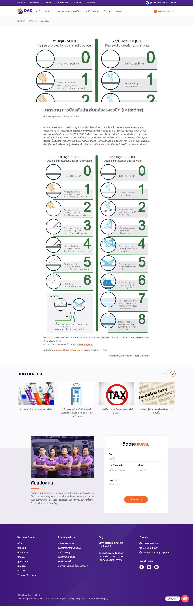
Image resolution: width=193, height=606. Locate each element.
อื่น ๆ (106, 11)
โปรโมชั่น (21, 2)
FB (141, 567)
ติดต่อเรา (91, 2)
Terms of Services (26, 575)
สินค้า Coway (92, 11)
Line (149, 567)
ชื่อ (111, 454)
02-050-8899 (150, 548)
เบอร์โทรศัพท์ (116, 465)
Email (156, 567)
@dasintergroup (85, 344)
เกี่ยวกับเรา (34, 2)
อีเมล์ (140, 465)
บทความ (48, 2)
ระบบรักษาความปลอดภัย (68, 11)
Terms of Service (95, 598)
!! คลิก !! (104, 350)
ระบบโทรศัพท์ (64, 561)
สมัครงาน (77, 2)
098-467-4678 (166, 11)
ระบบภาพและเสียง (66, 557)
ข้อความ (114, 480)
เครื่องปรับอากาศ (44, 11)
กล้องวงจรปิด (59, 350)
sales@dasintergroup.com (156, 552)
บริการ (118, 11)
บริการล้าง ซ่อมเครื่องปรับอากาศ (73, 566)
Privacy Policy (74, 598)
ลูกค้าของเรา (62, 2)
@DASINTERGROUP (158, 2)
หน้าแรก (21, 21)
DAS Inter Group (24, 11)
